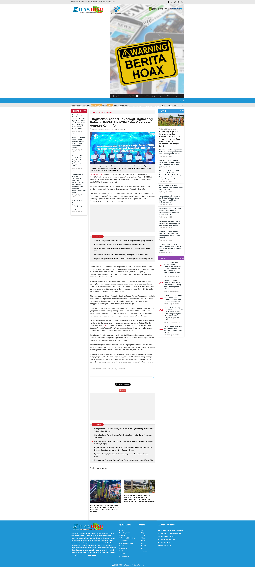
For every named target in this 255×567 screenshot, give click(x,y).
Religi (91, 106)
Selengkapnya (92, 555)
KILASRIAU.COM (96, 174)
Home (75, 106)
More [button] (170, 106)
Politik (109, 106)
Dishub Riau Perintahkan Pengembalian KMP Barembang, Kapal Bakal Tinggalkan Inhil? (122, 250)
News (142, 548)
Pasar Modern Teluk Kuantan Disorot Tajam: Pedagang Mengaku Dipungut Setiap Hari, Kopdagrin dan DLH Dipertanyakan (139, 498)
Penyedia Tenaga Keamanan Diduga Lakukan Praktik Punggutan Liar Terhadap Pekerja (123, 259)
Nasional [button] (137, 106)
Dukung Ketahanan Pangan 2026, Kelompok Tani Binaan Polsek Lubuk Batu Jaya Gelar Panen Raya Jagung (123, 442)
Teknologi (109, 112)
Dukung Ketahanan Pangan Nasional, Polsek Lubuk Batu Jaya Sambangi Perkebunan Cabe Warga (123, 436)
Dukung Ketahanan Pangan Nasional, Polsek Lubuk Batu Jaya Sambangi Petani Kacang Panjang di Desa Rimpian (123, 430)
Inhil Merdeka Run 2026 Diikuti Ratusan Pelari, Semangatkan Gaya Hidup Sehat (121, 255)
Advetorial (160, 106)
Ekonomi (100, 106)
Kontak (114, 2)
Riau (142, 530)
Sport (128, 106)
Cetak (123, 390)
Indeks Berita (125, 556)
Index (84, 111)
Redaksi (84, 2)
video (122, 551)
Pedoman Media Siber (95, 2)
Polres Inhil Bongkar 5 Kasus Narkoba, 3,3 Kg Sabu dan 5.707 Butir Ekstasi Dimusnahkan (170, 223)
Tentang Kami (75, 2)
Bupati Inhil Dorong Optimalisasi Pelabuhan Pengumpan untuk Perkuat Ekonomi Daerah (121, 455)
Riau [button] (82, 106)
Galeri (123, 546)
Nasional (143, 546)
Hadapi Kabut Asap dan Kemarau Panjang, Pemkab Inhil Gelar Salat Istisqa (79, 205)
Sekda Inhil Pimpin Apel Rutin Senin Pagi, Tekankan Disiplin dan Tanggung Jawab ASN (123, 241)
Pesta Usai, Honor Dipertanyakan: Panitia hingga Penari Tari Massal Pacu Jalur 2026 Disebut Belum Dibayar (105, 508)
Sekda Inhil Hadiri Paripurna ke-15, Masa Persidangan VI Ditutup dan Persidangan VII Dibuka (171, 152)
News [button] (148, 106)
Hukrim (119, 106)
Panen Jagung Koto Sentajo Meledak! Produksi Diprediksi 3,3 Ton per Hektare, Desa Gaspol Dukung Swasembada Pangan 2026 (169, 139)
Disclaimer (107, 2)
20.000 (106, 325)
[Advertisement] (122, 218)
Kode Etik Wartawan (127, 543)
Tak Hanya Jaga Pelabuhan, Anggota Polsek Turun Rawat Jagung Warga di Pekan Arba (123, 460)
